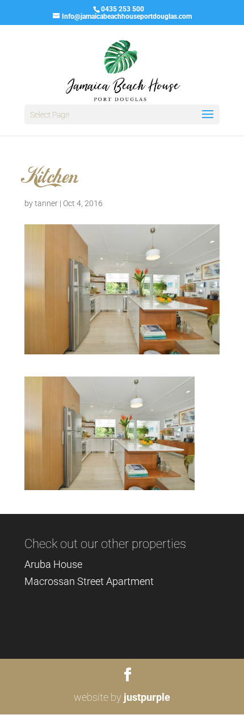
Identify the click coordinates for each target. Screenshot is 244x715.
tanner (46, 203)
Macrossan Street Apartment (89, 581)
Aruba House (53, 564)
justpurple (147, 697)
